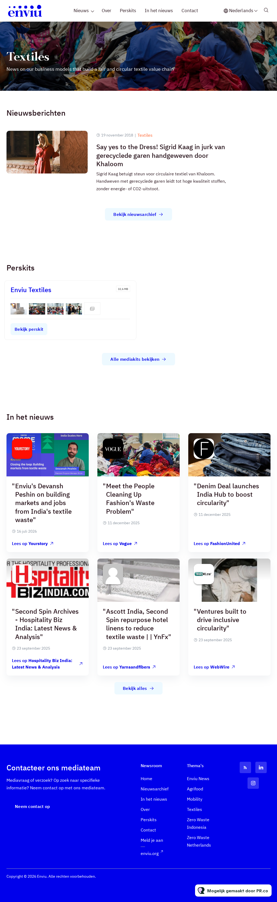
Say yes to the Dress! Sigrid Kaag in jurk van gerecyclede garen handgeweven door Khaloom (160, 155)
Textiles (145, 135)
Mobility (194, 799)
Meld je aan (152, 840)
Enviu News (198, 778)
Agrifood (195, 788)
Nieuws (81, 11)
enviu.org (150, 853)
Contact (190, 11)
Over (106, 11)
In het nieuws (159, 11)
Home (146, 778)
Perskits (128, 11)
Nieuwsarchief (155, 788)
